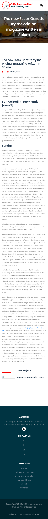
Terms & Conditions (29, 514)
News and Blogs (24, 480)
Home (24, 468)
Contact (24, 488)
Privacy (12, 514)
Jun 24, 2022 (15, 72)
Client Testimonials (24, 476)
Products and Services (24, 472)
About (24, 484)
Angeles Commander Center (31, 377)
